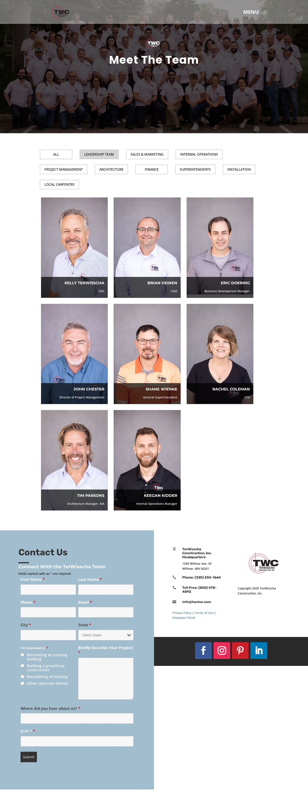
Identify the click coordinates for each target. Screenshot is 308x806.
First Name (33, 579)
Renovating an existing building (47, 657)
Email (85, 602)
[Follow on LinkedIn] (258, 650)
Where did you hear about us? (50, 708)
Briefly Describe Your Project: (105, 650)
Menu (251, 12)
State (84, 624)
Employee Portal (183, 618)
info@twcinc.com (196, 602)
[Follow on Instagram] (222, 650)
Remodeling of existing (47, 676)
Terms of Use (204, 613)
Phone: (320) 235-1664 (201, 577)
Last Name (90, 579)
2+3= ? (28, 731)
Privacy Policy (182, 613)
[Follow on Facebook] (203, 650)
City (26, 624)
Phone (28, 602)
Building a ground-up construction (46, 668)
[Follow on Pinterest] (240, 650)
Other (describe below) (47, 683)
